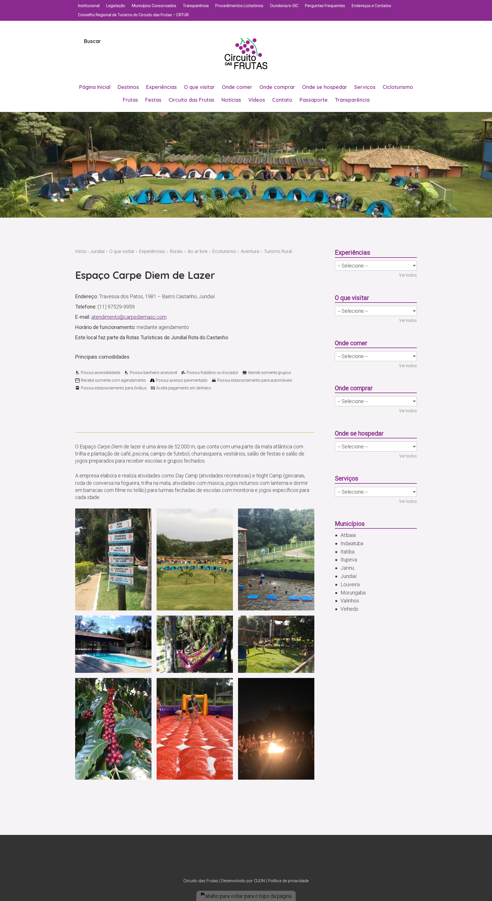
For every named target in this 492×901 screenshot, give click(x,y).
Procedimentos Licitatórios (239, 5)
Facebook (253, 859)
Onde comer (237, 87)
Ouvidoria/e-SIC (284, 5)
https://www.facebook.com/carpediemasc (98, 415)
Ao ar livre (198, 251)
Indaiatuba (352, 543)
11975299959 (78, 415)
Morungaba (353, 593)
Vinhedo (349, 609)
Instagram (239, 859)
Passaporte (314, 100)
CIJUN (259, 880)
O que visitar (199, 87)
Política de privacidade (288, 880)
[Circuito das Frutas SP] (246, 53)
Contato (282, 100)
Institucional (89, 5)
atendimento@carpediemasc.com (129, 317)
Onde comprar (277, 87)
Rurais (176, 251)
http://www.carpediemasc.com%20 (107, 415)
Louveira (350, 584)
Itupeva (349, 560)
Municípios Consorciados (154, 5)
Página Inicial (94, 87)
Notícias (231, 100)
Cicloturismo (398, 87)
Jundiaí (97, 251)
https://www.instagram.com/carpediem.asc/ (88, 415)
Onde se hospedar (324, 87)
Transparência (196, 5)
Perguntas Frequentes (325, 5)
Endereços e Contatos (371, 5)
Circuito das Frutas (191, 100)
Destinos (128, 87)
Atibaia (348, 535)
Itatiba (347, 552)
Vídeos (256, 100)
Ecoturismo (224, 251)
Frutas (130, 100)
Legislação (115, 5)
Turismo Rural (278, 251)
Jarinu (347, 568)
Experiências (161, 87)
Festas (153, 100)
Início (80, 251)
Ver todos (408, 275)
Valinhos (350, 601)
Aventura (250, 251)
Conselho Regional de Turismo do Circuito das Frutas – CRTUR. (134, 15)
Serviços (365, 87)
